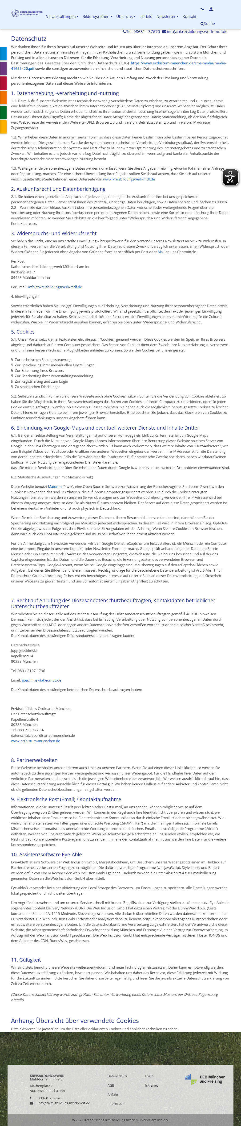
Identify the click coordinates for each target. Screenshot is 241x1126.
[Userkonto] (211, 9)
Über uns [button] (124, 16)
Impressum (116, 1103)
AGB (111, 1085)
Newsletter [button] (166, 16)
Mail (161, 251)
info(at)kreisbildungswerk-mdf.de (197, 31)
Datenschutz (117, 1076)
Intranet (151, 1085)
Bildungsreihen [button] (96, 16)
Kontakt (190, 16)
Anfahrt (114, 1094)
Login (149, 1076)
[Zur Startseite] (27, 14)
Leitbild (146, 16)
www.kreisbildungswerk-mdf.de (129, 179)
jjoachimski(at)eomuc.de (41, 680)
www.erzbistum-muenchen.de (35, 740)
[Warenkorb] (203, 9)
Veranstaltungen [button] (61, 16)
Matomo (55, 486)
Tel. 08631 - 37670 (143, 31)
